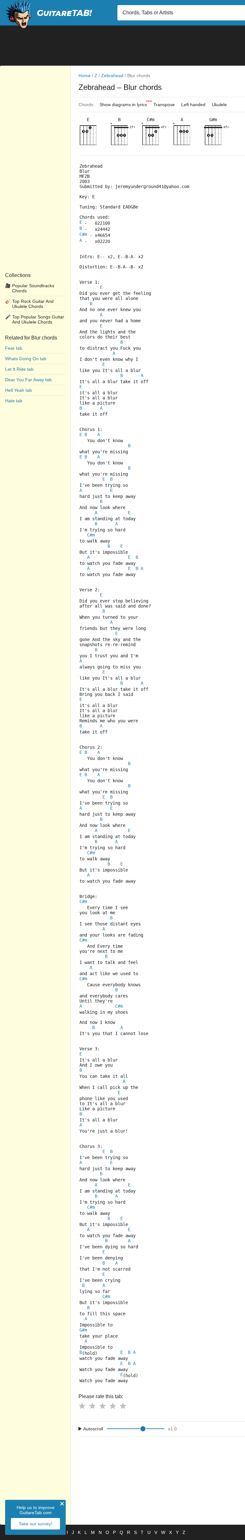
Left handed (193, 104)
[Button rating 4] (113, 1406)
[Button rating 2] (92, 1406)
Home (84, 75)
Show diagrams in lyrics (125, 103)
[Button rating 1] (82, 1406)
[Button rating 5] (123, 1406)
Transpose (164, 104)
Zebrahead (112, 75)
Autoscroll (93, 1428)
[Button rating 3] (102, 1406)
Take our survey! (35, 1523)
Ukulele (219, 104)
